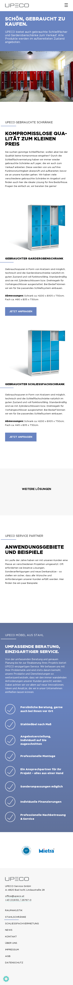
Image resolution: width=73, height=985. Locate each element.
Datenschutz (14, 962)
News (8, 930)
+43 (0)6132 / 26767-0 (18, 900)
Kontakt (11, 936)
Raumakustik (13, 910)
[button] (20, 311)
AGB (8, 956)
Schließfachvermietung (22, 923)
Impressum (12, 949)
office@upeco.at (14, 896)
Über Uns (11, 943)
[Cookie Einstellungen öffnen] (6, 980)
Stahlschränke (15, 917)
